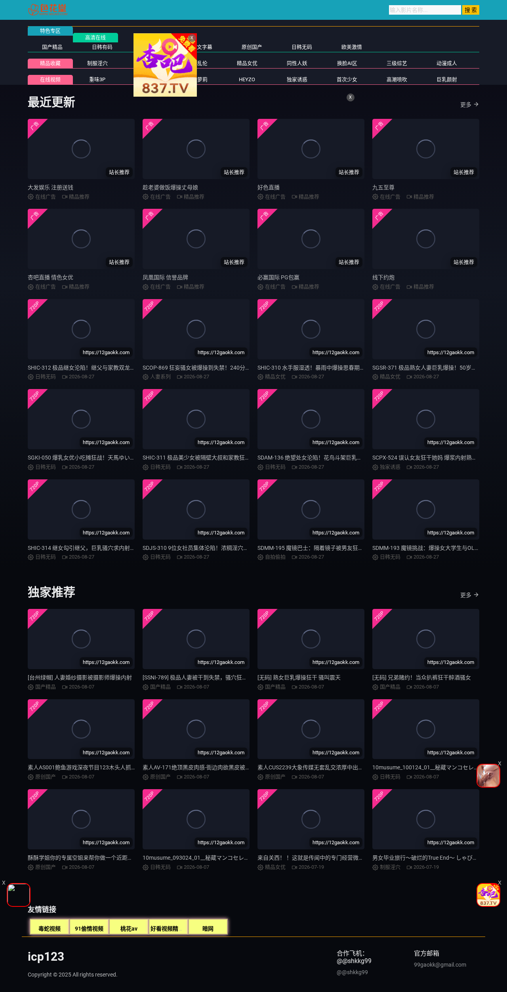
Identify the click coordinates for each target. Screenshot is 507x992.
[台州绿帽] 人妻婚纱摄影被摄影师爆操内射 (80, 677)
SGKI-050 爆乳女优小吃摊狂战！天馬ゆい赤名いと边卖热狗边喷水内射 (115, 457)
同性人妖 (297, 63)
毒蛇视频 (49, 928)
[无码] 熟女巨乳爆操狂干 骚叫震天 (299, 677)
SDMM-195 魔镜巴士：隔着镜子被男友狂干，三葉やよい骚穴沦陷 (338, 548)
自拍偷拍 (152, 47)
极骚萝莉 (197, 79)
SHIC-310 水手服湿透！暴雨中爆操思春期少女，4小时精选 (329, 367)
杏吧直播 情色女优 (50, 277)
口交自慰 (147, 63)
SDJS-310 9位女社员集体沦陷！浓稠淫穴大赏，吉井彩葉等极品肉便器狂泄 (234, 548)
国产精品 (52, 47)
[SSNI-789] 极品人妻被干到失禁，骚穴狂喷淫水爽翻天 (209, 677)
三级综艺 (397, 63)
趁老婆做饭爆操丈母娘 (170, 187)
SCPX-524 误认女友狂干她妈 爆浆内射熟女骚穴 (430, 457)
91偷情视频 (89, 928)
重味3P (97, 79)
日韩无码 (302, 47)
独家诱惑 (297, 79)
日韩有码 (102, 47)
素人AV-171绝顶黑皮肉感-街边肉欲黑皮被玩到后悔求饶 (210, 767)
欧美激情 (351, 47)
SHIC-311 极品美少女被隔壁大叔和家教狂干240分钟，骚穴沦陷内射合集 (232, 457)
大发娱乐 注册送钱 (50, 187)
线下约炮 (383, 277)
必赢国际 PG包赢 (278, 277)
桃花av (128, 928)
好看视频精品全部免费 (178, 928)
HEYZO (247, 79)
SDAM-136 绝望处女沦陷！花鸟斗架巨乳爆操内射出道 (323, 457)
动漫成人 (446, 63)
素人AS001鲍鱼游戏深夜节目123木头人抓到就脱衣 (90, 767)
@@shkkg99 (352, 972)
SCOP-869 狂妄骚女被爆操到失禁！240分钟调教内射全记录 (216, 367)
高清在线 (95, 37)
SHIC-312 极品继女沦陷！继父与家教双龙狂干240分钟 (95, 367)
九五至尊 (383, 187)
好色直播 (268, 187)
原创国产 (252, 47)
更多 (465, 104)
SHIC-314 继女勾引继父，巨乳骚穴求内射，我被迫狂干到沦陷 (104, 548)
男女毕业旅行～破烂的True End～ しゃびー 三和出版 (436, 858)
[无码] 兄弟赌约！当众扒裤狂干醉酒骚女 (421, 677)
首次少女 (347, 79)
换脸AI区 (347, 63)
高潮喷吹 (397, 79)
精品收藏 (50, 63)
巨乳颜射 (446, 79)
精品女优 (247, 63)
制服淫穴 (97, 63)
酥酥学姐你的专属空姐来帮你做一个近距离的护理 (89, 858)
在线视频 (50, 79)
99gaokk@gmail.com (440, 964)
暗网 (207, 928)
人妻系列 (147, 79)
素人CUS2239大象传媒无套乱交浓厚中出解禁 (313, 767)
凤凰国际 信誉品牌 (165, 277)
